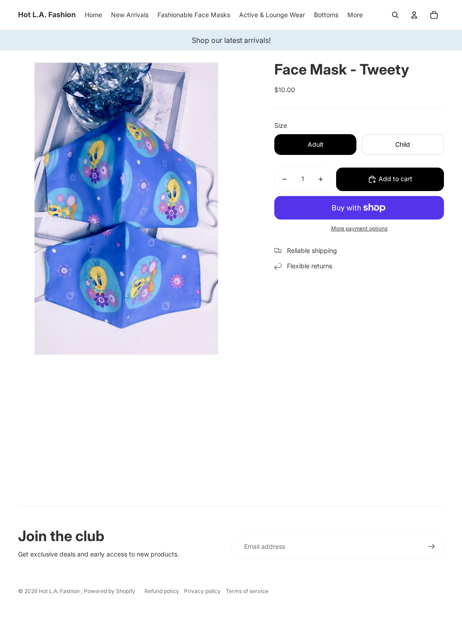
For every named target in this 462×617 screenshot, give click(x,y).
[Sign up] (431, 546)
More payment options (359, 228)
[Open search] (395, 15)
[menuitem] (355, 15)
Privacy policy (202, 591)
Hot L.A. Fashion (60, 591)
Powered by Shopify (109, 591)
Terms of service (247, 591)
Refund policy (161, 591)
